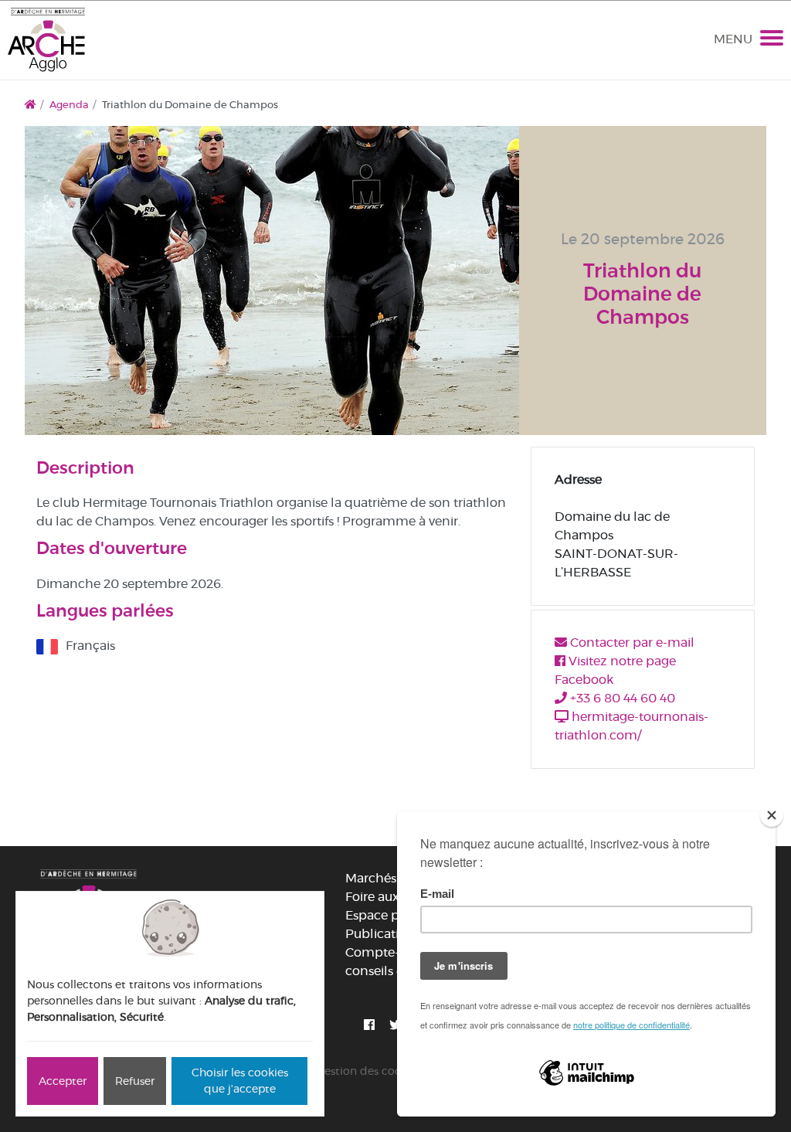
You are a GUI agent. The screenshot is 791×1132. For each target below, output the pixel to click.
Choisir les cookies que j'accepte (240, 1081)
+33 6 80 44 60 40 (621, 698)
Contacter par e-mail (630, 642)
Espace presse (387, 915)
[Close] (771, 815)
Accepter (63, 1081)
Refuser (134, 1081)
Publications (382, 933)
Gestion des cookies (369, 1071)
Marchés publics (394, 878)
